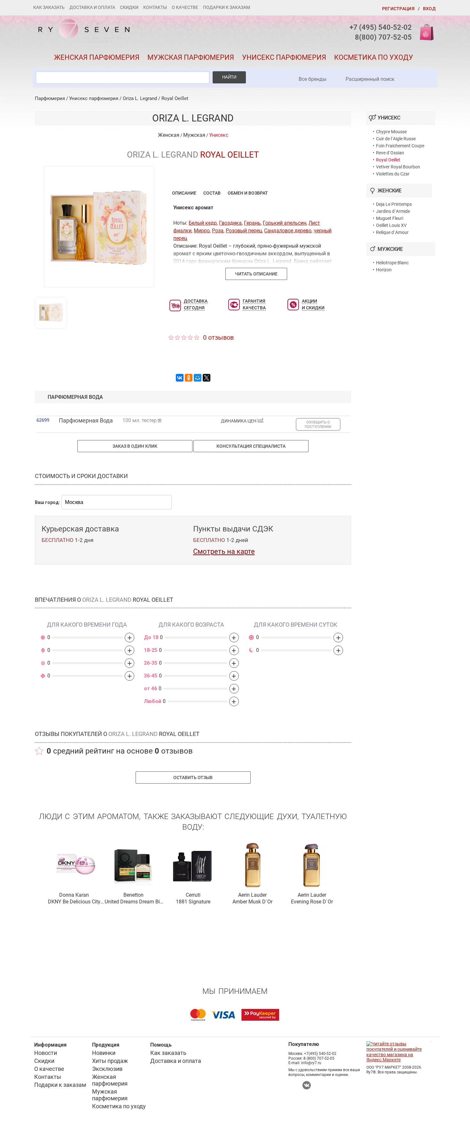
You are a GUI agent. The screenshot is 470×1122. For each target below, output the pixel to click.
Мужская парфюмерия (190, 57)
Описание (184, 193)
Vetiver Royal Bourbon (398, 166)
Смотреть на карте (224, 551)
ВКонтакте (306, 1085)
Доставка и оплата (92, 7)
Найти (229, 77)
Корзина (424, 32)
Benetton (133, 895)
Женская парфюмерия (96, 57)
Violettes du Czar (393, 173)
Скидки (129, 7)
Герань (252, 223)
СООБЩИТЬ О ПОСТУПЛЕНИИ (318, 424)
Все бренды (312, 79)
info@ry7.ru (311, 1063)
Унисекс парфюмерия (284, 57)
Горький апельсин (284, 223)
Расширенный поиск (370, 79)
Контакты (155, 7)
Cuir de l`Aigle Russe (396, 138)
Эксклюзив (107, 1068)
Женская (168, 135)
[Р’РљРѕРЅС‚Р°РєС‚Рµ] (180, 378)
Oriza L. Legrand (140, 98)
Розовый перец (244, 231)
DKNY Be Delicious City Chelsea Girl (74, 902)
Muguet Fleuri (389, 218)
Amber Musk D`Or (252, 902)
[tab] (184, 193)
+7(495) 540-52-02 (320, 1053)
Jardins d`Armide (393, 211)
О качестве (185, 7)
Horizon (384, 269)
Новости (45, 1052)
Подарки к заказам (226, 7)
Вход (429, 8)
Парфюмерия (50, 98)
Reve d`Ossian (390, 152)
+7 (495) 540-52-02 (380, 27)
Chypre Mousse (391, 131)
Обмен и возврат (248, 193)
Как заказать (49, 7)
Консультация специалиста (251, 446)
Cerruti (193, 895)
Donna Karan (74, 895)
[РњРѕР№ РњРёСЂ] (197, 378)
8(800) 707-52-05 (383, 37)
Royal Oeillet (174, 98)
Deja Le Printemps (394, 204)
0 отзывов (218, 337)
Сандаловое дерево (287, 231)
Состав (212, 193)
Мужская (194, 135)
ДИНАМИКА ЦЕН (239, 421)
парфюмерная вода (75, 397)
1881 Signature (193, 902)
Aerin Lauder (252, 895)
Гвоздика (230, 223)
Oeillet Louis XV (391, 225)
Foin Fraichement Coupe (400, 145)
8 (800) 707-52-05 (318, 1058)
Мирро (202, 231)
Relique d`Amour (392, 232)
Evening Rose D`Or (312, 902)
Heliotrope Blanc (392, 262)
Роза (217, 231)
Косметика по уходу (373, 57)
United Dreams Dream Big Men (134, 902)
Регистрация (398, 8)
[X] (206, 378)
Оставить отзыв (193, 777)
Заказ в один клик (135, 446)
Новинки (103, 1052)
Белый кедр (203, 223)
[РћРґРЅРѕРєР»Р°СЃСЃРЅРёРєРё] (188, 378)
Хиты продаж (110, 1060)
